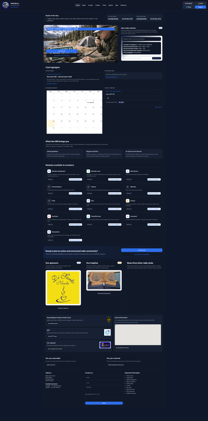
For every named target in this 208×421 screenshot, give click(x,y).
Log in (200, 7)
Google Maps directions (122, 347)
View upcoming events (104, 293)
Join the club (61, 51)
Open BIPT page (52, 336)
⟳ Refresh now (156, 58)
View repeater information (55, 349)
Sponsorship (129, 383)
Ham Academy (14, 7)
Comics (90, 5)
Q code (128, 385)
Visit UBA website (53, 323)
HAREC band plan (131, 393)
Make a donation (130, 381)
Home (78, 5)
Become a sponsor (63, 308)
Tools (104, 5)
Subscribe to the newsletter (61, 55)
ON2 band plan (130, 391)
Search (111, 5)
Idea (116, 5)
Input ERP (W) (110, 94)
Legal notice (129, 377)
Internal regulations (131, 379)
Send (104, 403)
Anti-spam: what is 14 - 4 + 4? (92, 394)
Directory (123, 5)
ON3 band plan (130, 389)
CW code (128, 387)
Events (98, 5)
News (84, 5)
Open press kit (51, 364)
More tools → (158, 107)
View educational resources (116, 364)
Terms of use (129, 375)
